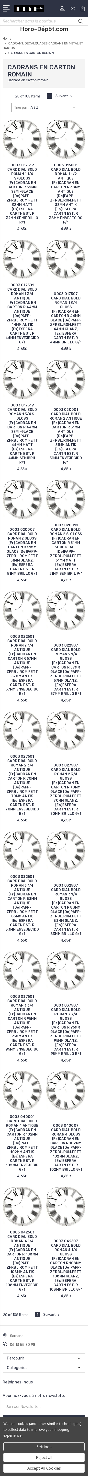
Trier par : (21, 108)
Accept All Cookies (44, 1468)
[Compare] (72, 10)
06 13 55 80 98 (22, 1344)
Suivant (61, 96)
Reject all (44, 1457)
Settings (44, 1446)
